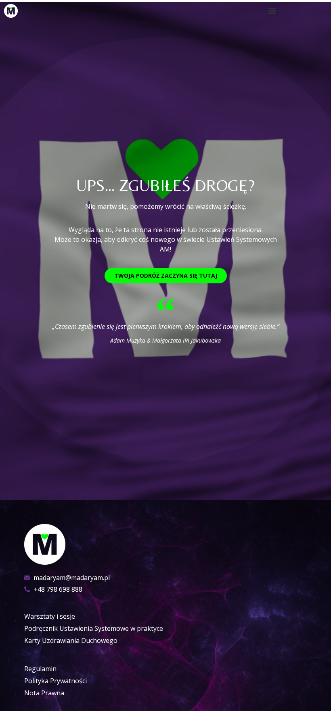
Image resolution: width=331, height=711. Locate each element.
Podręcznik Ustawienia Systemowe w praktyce (93, 628)
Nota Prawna (44, 692)
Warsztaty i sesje (49, 616)
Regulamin (40, 668)
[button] (272, 10)
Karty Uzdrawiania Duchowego (70, 640)
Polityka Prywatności (55, 680)
